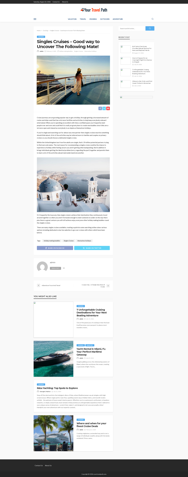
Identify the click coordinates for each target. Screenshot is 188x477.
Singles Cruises (78, 51)
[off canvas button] (35, 19)
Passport (90, 345)
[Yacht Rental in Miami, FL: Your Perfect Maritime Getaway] (53, 359)
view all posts (55, 268)
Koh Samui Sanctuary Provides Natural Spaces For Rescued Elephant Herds (141, 48)
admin (41, 51)
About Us (65, 2)
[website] (63, 268)
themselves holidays (91, 51)
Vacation (72, 19)
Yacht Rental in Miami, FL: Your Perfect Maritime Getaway (91, 352)
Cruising (93, 19)
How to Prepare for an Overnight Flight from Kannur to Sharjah (142, 60)
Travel (83, 19)
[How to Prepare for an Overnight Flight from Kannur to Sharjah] (126, 61)
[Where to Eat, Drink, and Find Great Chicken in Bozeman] (126, 84)
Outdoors (104, 19)
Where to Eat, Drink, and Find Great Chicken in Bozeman (142, 82)
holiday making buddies (66, 51)
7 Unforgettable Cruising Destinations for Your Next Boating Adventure (92, 312)
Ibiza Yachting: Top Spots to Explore (57, 388)
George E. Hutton (45, 391)
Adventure (118, 19)
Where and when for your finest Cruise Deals (91, 425)
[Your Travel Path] (94, 10)
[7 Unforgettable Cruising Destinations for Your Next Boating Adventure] (53, 320)
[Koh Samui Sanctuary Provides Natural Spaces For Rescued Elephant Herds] (126, 49)
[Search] (152, 19)
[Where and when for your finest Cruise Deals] (53, 433)
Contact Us (56, 2)
